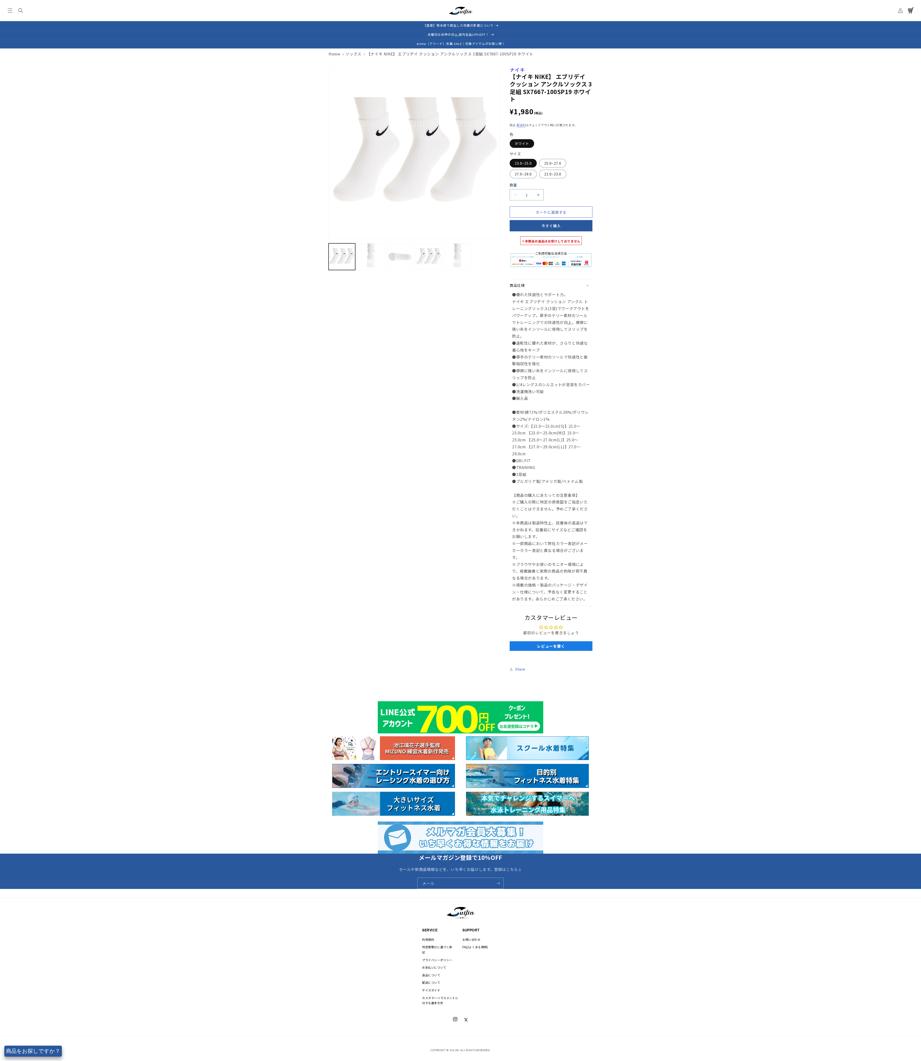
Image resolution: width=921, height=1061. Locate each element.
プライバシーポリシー (437, 960)
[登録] (498, 883)
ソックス (353, 54)
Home (334, 54)
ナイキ (517, 70)
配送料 (521, 125)
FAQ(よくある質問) (475, 947)
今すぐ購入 (551, 225)
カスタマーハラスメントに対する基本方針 (440, 1000)
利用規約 (428, 939)
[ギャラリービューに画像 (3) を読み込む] (400, 256)
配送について (431, 982)
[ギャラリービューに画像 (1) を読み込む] (342, 256)
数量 (513, 184)
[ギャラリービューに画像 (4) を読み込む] (429, 256)
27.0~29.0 (523, 174)
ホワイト (522, 143)
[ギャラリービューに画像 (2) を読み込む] (371, 256)
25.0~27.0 (552, 163)
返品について (431, 975)
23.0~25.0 (523, 163)
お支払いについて (434, 967)
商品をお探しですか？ (33, 1051)
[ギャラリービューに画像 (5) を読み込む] (457, 256)
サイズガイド (431, 990)
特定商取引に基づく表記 (437, 949)
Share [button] (520, 669)
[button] (10, 10)
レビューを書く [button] (551, 646)
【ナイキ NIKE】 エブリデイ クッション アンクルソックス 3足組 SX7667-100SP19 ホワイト (450, 54)
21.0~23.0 (552, 174)
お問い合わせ (471, 939)
